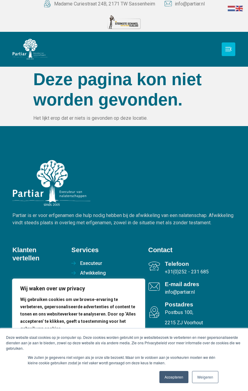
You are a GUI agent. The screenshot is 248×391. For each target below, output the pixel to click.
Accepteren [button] (174, 376)
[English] (239, 8)
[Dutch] (232, 8)
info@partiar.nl (190, 4)
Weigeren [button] (205, 376)
